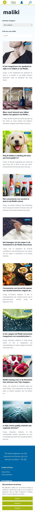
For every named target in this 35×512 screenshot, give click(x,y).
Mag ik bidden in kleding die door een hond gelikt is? (17, 156)
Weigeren (17, 508)
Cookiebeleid (28, 494)
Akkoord (17, 498)
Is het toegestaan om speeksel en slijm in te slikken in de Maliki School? (17, 67)
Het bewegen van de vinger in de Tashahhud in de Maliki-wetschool (17, 243)
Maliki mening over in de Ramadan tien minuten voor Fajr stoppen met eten (17, 381)
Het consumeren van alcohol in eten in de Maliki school (16, 200)
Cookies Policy (5, 472)
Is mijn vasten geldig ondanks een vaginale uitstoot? (17, 426)
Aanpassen (17, 503)
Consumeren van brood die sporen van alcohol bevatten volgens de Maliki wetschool (17, 289)
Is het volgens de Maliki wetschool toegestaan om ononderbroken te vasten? (17, 335)
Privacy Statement (6, 474)
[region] (17, 496)
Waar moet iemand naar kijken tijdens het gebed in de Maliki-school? (16, 113)
